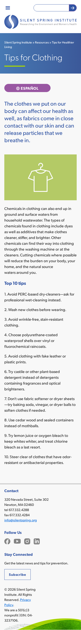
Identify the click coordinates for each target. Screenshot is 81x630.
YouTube (17, 541)
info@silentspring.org (20, 520)
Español (29, 88)
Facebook (7, 541)
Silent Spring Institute (18, 42)
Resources (42, 42)
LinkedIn (37, 541)
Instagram (27, 541)
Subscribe (17, 574)
